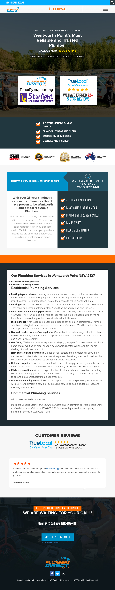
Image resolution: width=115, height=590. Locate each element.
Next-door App (53, 468)
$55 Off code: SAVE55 (14, 2)
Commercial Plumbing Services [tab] (25, 284)
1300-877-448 (69, 524)
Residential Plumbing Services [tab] (25, 282)
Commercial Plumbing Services (35, 393)
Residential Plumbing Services (35, 288)
